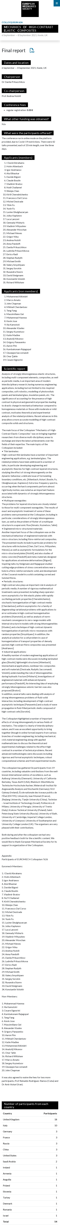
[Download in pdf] (30, 50)
